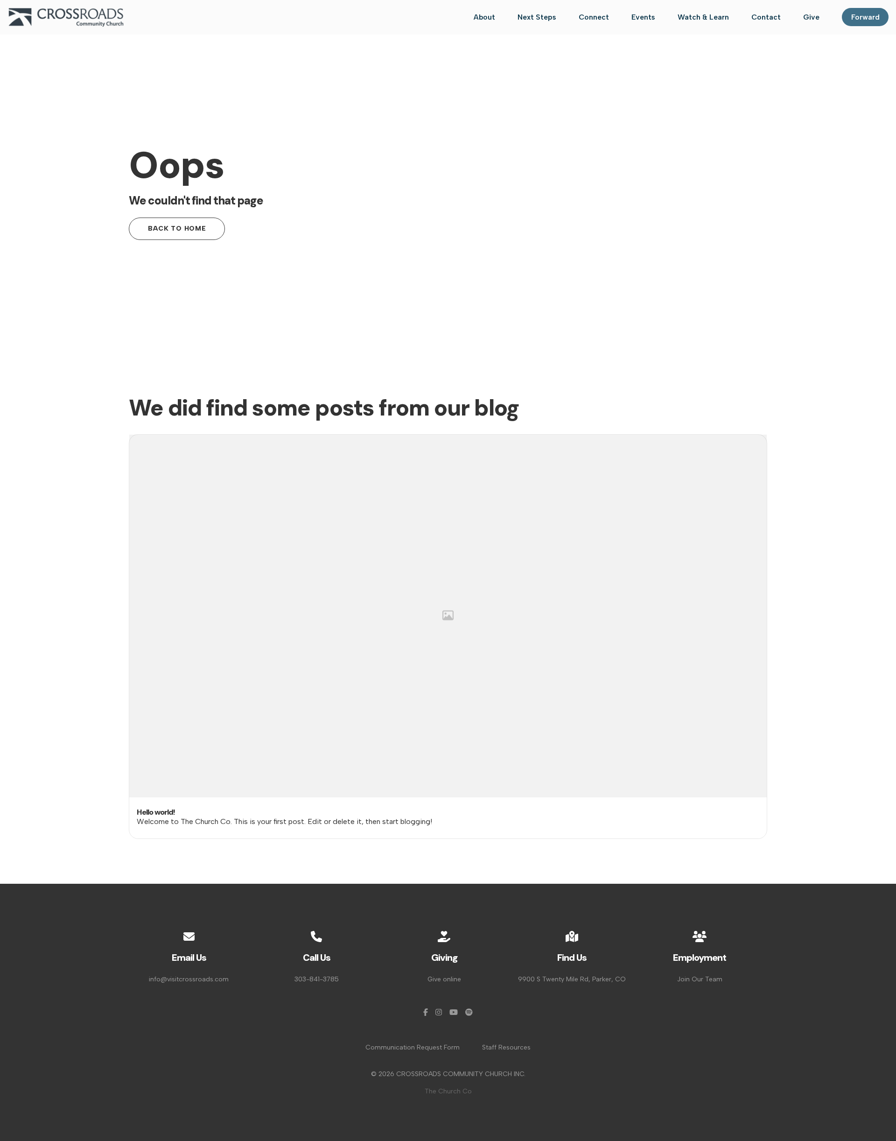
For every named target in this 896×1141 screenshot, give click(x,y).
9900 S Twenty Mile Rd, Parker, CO (572, 979)
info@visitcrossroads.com (189, 979)
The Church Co (448, 1091)
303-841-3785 (316, 979)
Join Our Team (699, 979)
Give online (444, 979)
